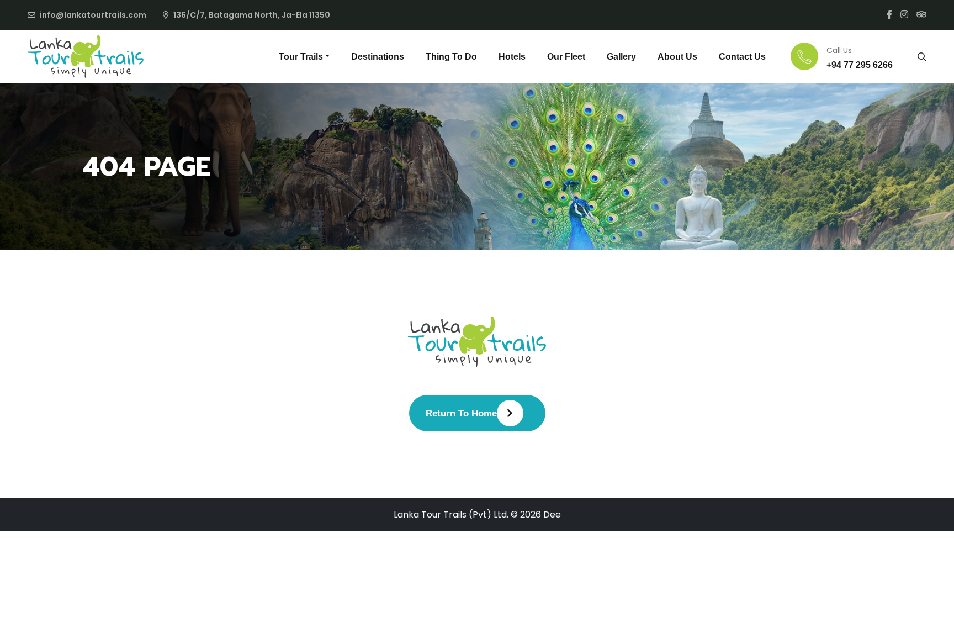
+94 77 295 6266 (859, 65)
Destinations (377, 56)
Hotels (512, 56)
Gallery (621, 56)
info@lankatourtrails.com (93, 14)
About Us (677, 56)
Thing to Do (451, 56)
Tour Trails (301, 56)
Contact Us (742, 56)
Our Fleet (566, 56)
